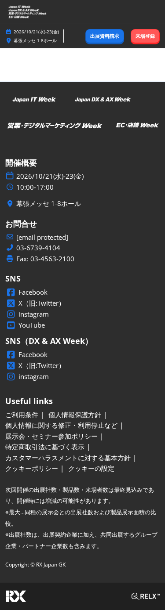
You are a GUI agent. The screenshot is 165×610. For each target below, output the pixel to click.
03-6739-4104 (38, 248)
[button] (104, 36)
